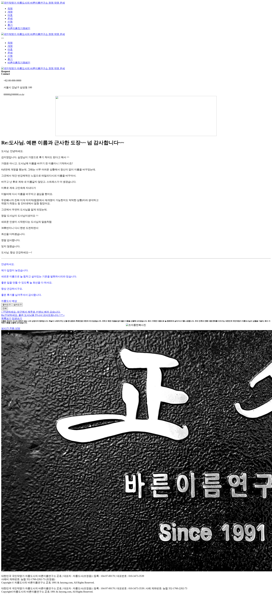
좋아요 (6, 304)
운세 (10, 18)
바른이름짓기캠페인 (19, 28)
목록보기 (6, 318)
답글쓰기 (17, 318)
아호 (10, 15)
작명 (10, 8)
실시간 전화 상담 (10, 328)
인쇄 (5, 308)
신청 (10, 21)
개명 (10, 12)
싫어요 (17, 304)
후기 (10, 25)
